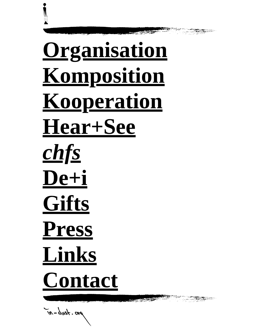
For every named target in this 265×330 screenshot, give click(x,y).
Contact (80, 279)
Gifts (66, 203)
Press (68, 228)
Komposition (104, 75)
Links (70, 254)
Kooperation (102, 100)
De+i (65, 177)
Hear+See (89, 126)
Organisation (105, 49)
